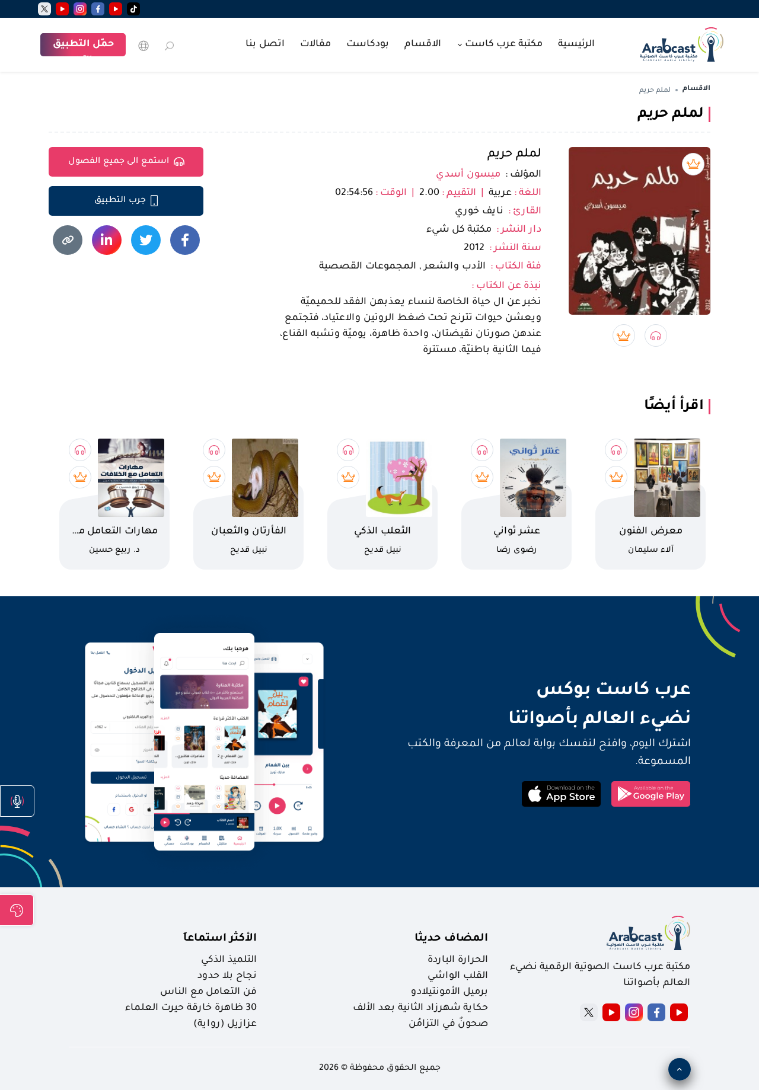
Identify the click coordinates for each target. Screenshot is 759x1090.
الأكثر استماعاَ (220, 939)
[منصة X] (589, 1012)
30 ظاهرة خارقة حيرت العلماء (191, 1008)
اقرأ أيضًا (674, 406)
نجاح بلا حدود (227, 976)
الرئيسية (576, 44)
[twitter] (44, 9)
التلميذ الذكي (229, 960)
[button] (17, 801)
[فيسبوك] (98, 9)
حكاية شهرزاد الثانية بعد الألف (420, 1008)
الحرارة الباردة (458, 960)
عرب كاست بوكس (539, 691)
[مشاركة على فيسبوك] (185, 240)
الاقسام (422, 44)
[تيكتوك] (133, 9)
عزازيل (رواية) (225, 1024)
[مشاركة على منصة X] (146, 240)
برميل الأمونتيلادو (449, 992)
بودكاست (367, 44)
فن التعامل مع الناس (208, 992)
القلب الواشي (458, 976)
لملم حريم (514, 154)
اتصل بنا (265, 44)
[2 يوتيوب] (62, 9)
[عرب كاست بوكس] (681, 43)
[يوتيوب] (116, 9)
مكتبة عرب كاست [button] (503, 44)
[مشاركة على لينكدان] (107, 240)
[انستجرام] (80, 9)
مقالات (315, 44)
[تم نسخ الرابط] (67, 240)
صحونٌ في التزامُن (448, 1024)
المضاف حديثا (451, 939)
